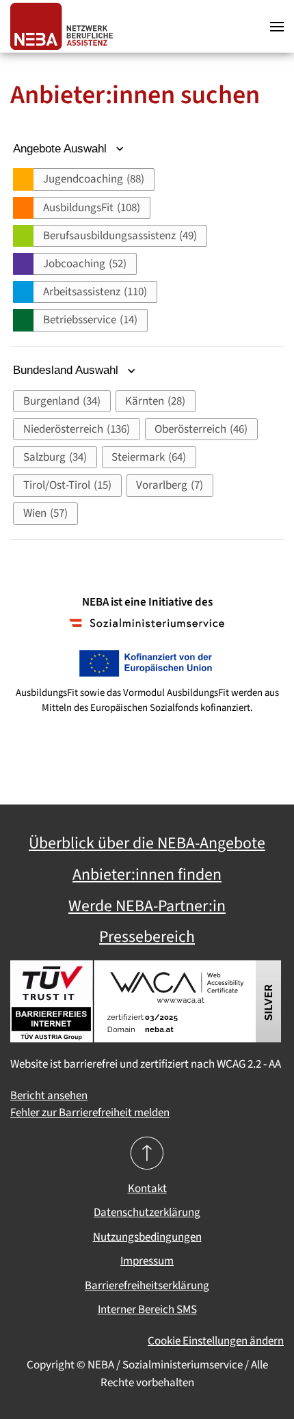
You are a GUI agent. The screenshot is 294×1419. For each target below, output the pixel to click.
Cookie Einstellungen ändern (216, 1341)
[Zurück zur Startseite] (65, 26)
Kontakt (147, 1188)
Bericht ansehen (49, 1095)
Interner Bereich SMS (147, 1309)
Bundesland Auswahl (67, 370)
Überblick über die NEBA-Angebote (147, 843)
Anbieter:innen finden (147, 875)
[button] (277, 26)
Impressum (147, 1261)
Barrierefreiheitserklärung (147, 1286)
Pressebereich (147, 937)
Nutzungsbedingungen (147, 1237)
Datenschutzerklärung (147, 1212)
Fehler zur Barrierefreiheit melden (90, 1113)
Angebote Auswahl (61, 148)
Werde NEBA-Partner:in (147, 906)
